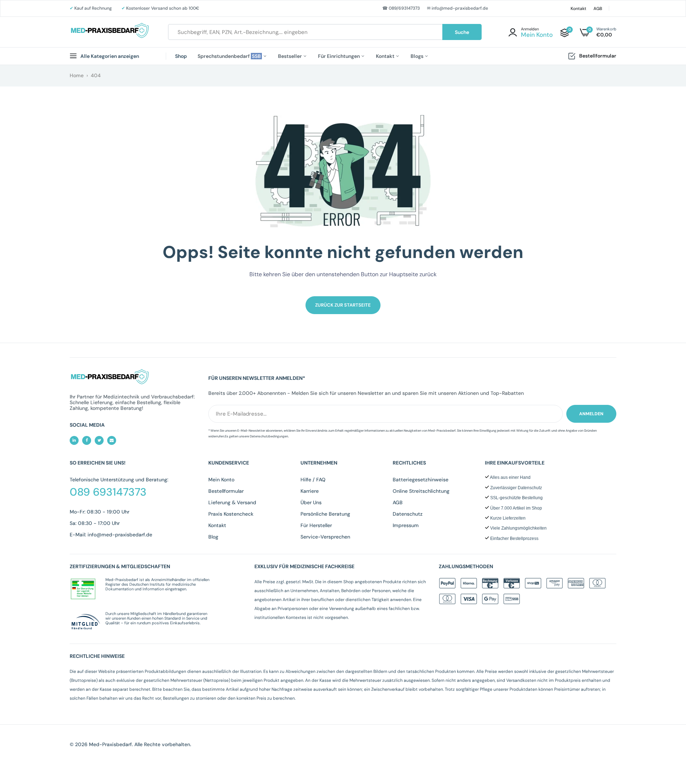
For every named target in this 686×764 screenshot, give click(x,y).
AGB (597, 8)
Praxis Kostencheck (230, 514)
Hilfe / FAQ (312, 479)
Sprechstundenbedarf (230, 56)
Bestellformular (597, 56)
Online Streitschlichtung (421, 491)
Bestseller (290, 56)
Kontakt (578, 8)
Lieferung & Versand (232, 502)
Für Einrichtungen (339, 56)
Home (77, 75)
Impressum (406, 525)
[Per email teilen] (111, 440)
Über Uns (311, 502)
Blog (213, 537)
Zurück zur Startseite (343, 305)
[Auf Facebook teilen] (86, 440)
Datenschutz (408, 514)
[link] (666, 712)
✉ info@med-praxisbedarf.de (457, 8)
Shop (181, 56)
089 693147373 (108, 492)
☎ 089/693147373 (401, 8)
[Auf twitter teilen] (99, 440)
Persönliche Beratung (325, 514)
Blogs (417, 56)
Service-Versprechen (325, 537)
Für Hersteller (316, 525)
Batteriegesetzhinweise (420, 479)
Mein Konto (221, 479)
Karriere (309, 491)
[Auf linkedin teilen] (74, 440)
